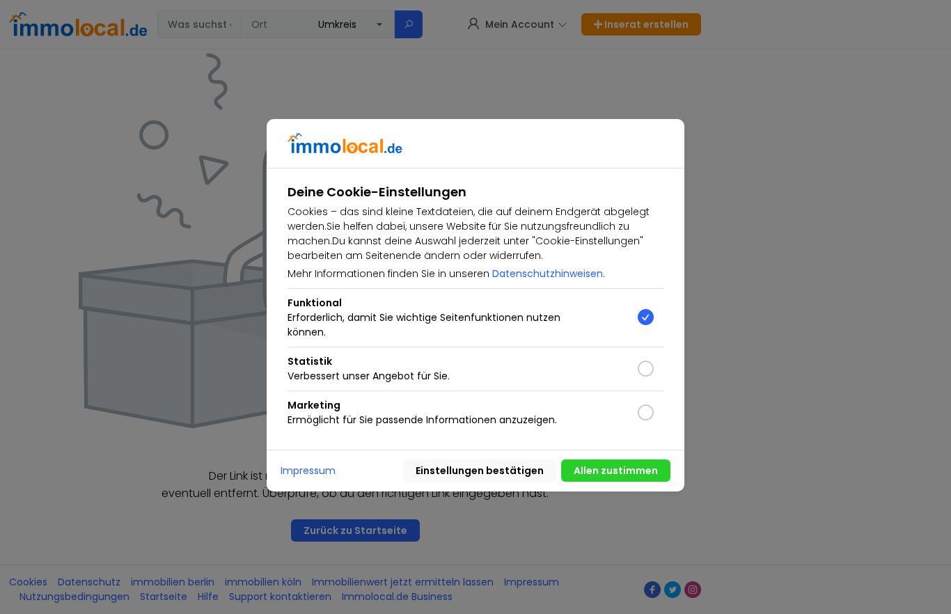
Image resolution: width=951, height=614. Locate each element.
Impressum (308, 471)
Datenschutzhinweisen (547, 274)
